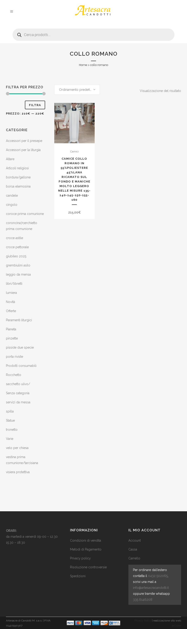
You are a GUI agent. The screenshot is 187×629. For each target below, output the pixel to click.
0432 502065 (158, 576)
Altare (10, 159)
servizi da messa (18, 402)
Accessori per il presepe (24, 141)
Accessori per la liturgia (23, 150)
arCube (176, 625)
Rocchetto (13, 375)
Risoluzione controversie (88, 567)
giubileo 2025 (16, 256)
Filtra (35, 105)
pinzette (12, 338)
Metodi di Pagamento (85, 549)
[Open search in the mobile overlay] (93, 33)
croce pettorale (17, 247)
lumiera (11, 293)
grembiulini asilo (18, 265)
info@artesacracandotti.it (151, 588)
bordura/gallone (18, 177)
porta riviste (14, 356)
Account (134, 540)
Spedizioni (78, 576)
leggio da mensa (18, 274)
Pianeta (11, 329)
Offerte (11, 311)
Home (83, 65)
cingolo (11, 204)
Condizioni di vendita (85, 540)
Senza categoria (17, 393)
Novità (10, 302)
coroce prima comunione (25, 214)
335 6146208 (142, 599)
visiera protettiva (18, 472)
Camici (74, 151)
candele (12, 195)
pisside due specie (20, 347)
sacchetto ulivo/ (18, 384)
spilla (10, 411)
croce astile (14, 238)
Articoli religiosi (17, 168)
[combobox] (77, 90)
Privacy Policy (142, 620)
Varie (9, 439)
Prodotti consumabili (21, 366)
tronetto (12, 429)
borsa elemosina (18, 186)
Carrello (134, 558)
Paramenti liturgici (19, 320)
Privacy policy (80, 558)
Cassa (132, 549)
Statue (10, 420)
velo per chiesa (17, 448)
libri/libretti (14, 283)
